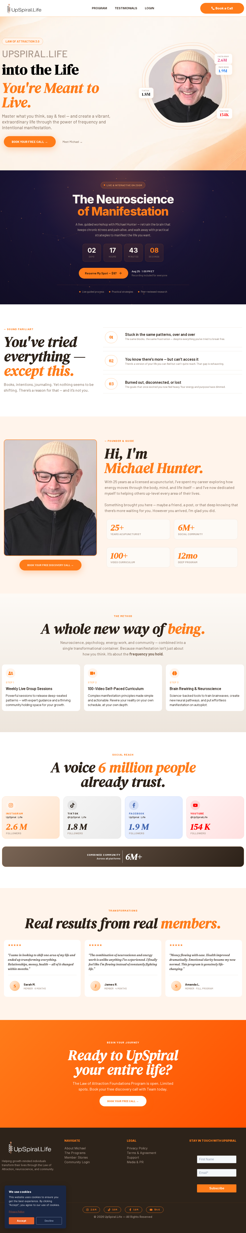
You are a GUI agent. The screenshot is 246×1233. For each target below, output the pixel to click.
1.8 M (77, 827)
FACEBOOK (136, 813)
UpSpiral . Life (14, 817)
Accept (21, 1220)
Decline (49, 1220)
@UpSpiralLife (199, 817)
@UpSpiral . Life (76, 817)
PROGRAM (99, 8)
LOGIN (149, 8)
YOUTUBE (197, 813)
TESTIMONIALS (126, 8)
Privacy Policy (16, 1211)
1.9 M (139, 827)
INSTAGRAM (14, 813)
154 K (200, 827)
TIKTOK (72, 813)
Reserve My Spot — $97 (101, 273)
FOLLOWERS (13, 833)
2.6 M (16, 827)
